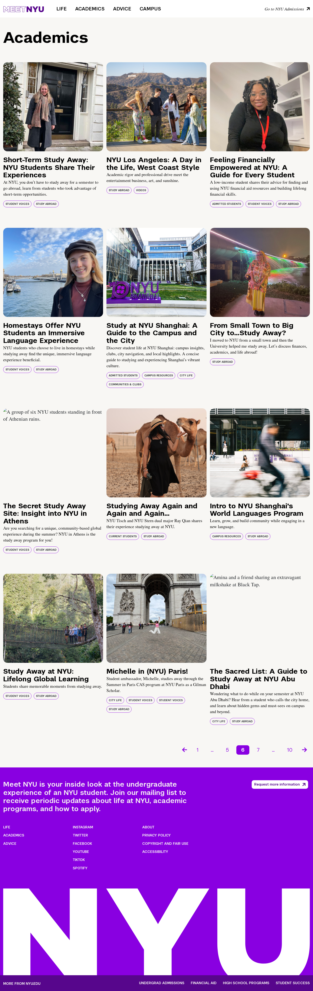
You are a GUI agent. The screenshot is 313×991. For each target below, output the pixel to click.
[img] (53, 106)
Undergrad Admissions (161, 983)
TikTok (79, 860)
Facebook (82, 843)
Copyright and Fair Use (165, 843)
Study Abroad (46, 204)
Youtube (81, 851)
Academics (90, 8)
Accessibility (155, 851)
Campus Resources (158, 375)
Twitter (80, 835)
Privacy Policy (156, 835)
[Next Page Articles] (305, 749)
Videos (141, 190)
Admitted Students (226, 204)
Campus (150, 8)
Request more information (277, 784)
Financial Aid (204, 983)
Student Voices (17, 204)
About (148, 827)
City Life (186, 375)
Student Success (293, 983)
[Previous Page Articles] (184, 749)
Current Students (123, 536)
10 (290, 750)
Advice (122, 8)
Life (61, 8)
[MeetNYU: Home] (23, 8)
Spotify (80, 868)
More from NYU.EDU (21, 983)
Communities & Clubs (125, 384)
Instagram (83, 827)
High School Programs (246, 983)
